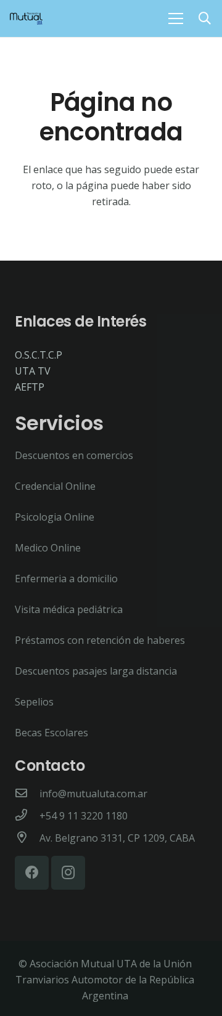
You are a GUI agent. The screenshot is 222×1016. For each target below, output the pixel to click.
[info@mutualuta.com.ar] (27, 794)
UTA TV (33, 371)
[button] (204, 18)
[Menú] (175, 18)
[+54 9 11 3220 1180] (27, 816)
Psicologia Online (54, 517)
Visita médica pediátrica (69, 609)
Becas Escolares (51, 732)
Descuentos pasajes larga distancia (96, 671)
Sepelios (34, 702)
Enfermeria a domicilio (66, 578)
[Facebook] (32, 873)
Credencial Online (55, 486)
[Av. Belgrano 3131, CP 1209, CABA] (27, 838)
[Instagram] (68, 873)
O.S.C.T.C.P (38, 355)
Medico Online (48, 548)
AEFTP (29, 387)
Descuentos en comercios (74, 455)
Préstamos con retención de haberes (100, 640)
